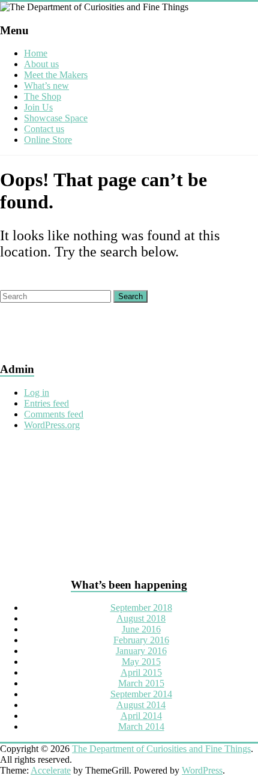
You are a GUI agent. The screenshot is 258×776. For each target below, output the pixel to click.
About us (41, 64)
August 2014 (141, 705)
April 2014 (141, 716)
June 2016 (141, 629)
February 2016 (141, 640)
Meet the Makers (56, 75)
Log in (36, 392)
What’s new (46, 85)
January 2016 (141, 651)
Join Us (38, 107)
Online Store (48, 140)
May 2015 (141, 661)
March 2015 (141, 683)
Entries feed (46, 403)
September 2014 (141, 694)
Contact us (44, 129)
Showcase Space (56, 118)
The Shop (42, 96)
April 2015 (141, 672)
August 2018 (141, 618)
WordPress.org (52, 425)
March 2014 (141, 726)
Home (35, 53)
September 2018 (141, 607)
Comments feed (53, 414)
